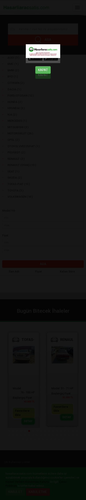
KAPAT (43, 70)
